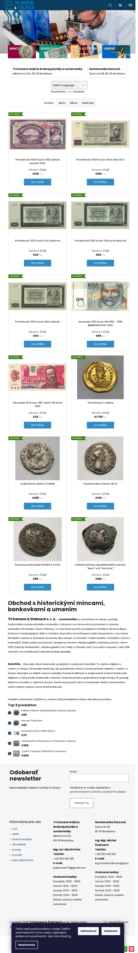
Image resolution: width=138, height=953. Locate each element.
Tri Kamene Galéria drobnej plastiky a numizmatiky (66, 826)
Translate (78, 91)
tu (69, 936)
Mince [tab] (73, 103)
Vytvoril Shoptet (118, 922)
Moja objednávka (22, 860)
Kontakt (17, 855)
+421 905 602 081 (63, 858)
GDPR (15, 834)
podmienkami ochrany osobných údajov (98, 792)
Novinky (16, 849)
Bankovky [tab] (88, 103)
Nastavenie (26, 945)
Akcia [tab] (62, 103)
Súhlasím (111, 931)
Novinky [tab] (49, 103)
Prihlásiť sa (82, 803)
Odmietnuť (88, 931)
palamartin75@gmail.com (69, 867)
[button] (10, 32)
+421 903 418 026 (105, 854)
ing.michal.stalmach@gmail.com (115, 863)
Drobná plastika (22, 839)
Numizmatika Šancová (110, 822)
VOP (14, 829)
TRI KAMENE (19, 844)
